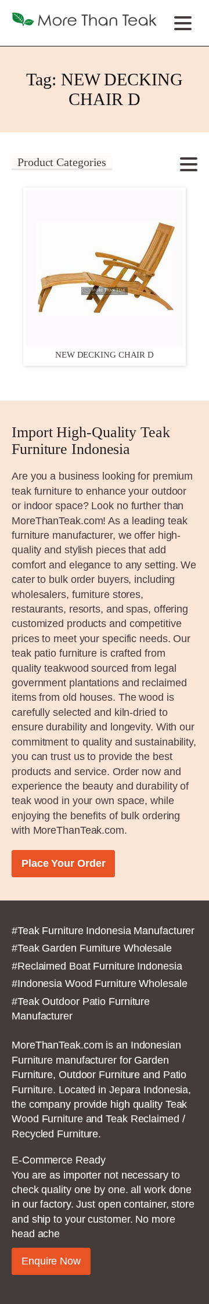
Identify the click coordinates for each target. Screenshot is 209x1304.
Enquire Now (51, 1261)
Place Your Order (63, 863)
